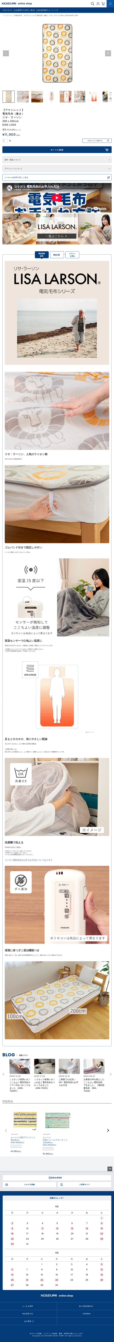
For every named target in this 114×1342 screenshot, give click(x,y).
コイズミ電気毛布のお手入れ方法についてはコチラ (29, 860)
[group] (20, 1076)
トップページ (7, 15)
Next (108, 53)
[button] (6, 1130)
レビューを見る (72, 255)
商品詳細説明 (41, 255)
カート (103, 4)
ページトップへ (109, 1169)
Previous (6, 53)
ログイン (98, 4)
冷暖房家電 (18, 15)
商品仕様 (56, 255)
